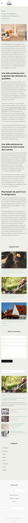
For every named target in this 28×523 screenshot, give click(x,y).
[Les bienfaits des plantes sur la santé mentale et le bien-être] (14, 285)
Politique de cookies (14, 498)
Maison (3, 11)
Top (14, 520)
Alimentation (5, 448)
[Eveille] (9, 3)
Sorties (4, 467)
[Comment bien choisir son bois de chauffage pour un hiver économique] (14, 260)
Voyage (4, 470)
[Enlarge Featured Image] (14, 32)
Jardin (4, 454)
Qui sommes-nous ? (14, 495)
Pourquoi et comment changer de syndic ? (18, 409)
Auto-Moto (5, 451)
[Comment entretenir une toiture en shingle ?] (14, 311)
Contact (14, 501)
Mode (4, 460)
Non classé (5, 463)
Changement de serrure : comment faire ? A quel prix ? (18, 432)
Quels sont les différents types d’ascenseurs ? (18, 417)
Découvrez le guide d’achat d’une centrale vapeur (17, 424)
